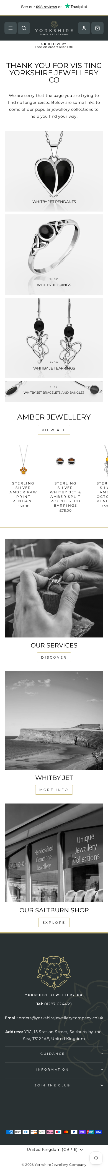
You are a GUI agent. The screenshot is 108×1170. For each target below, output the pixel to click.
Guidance (52, 1054)
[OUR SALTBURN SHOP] (54, 853)
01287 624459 (58, 1004)
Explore (54, 922)
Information (52, 1069)
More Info (53, 790)
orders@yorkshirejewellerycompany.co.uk (61, 1018)
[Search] (24, 28)
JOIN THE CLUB (52, 1085)
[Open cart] (97, 28)
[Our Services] (54, 588)
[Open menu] (10, 28)
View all (54, 430)
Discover (54, 657)
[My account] (84, 28)
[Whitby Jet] (54, 720)
